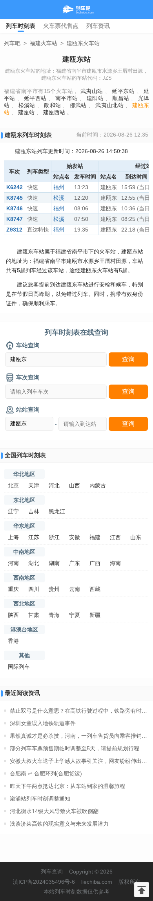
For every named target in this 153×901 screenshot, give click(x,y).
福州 (58, 187)
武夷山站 (91, 91)
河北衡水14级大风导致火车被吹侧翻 (54, 811)
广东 (74, 563)
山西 (74, 485)
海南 (115, 563)
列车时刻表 (20, 25)
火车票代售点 (60, 25)
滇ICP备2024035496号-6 (44, 882)
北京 (13, 485)
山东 (135, 537)
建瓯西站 (54, 112)
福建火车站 (43, 43)
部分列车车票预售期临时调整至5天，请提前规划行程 (74, 748)
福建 (94, 537)
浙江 (54, 537)
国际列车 (19, 667)
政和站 (52, 105)
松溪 (58, 198)
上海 (13, 537)
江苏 (33, 537)
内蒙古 (97, 485)
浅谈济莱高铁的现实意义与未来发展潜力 (59, 824)
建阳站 (95, 98)
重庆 (13, 589)
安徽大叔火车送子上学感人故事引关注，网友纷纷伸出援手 (79, 761)
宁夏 (74, 615)
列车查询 (52, 871)
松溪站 (26, 105)
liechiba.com (96, 882)
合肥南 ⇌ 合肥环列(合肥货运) (46, 773)
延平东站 (123, 91)
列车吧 (12, 43)
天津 (33, 485)
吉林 (33, 511)
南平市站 (66, 98)
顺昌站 (120, 98)
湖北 (33, 563)
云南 (74, 589)
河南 (13, 563)
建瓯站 (26, 112)
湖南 (54, 563)
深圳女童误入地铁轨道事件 (43, 723)
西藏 (94, 589)
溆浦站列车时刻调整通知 (40, 798)
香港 (13, 641)
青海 (54, 615)
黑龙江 (57, 511)
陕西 (13, 615)
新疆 (94, 615)
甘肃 (33, 615)
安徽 (74, 537)
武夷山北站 (109, 105)
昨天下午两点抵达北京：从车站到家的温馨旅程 (67, 786)
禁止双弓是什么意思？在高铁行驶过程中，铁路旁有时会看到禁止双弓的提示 (79, 711)
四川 (33, 589)
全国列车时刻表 (25, 455)
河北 (54, 485)
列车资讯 (98, 25)
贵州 (54, 589)
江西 (115, 537)
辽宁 (13, 511)
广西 (94, 563)
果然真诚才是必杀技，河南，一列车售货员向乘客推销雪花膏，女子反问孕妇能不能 (79, 736)
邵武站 (78, 105)
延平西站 (35, 98)
